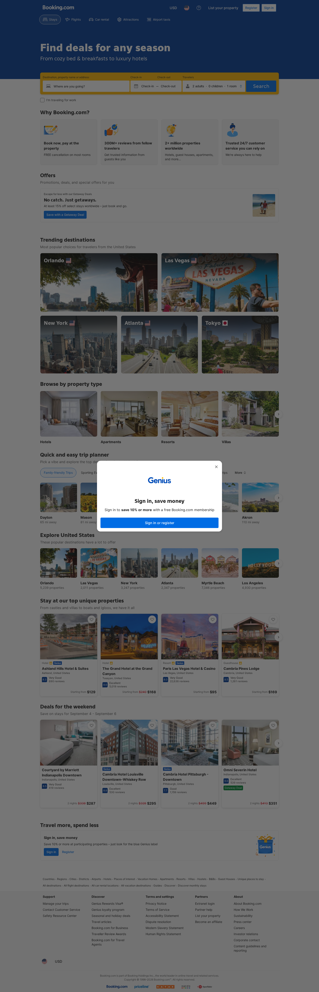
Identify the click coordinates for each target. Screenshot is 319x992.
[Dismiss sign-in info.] (216, 467)
